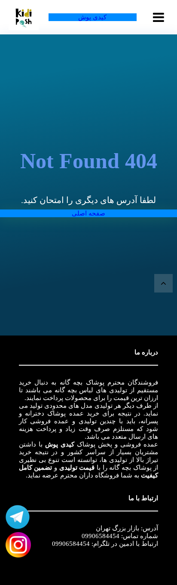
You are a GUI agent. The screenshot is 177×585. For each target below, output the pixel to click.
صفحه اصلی (88, 213)
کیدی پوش (92, 17)
